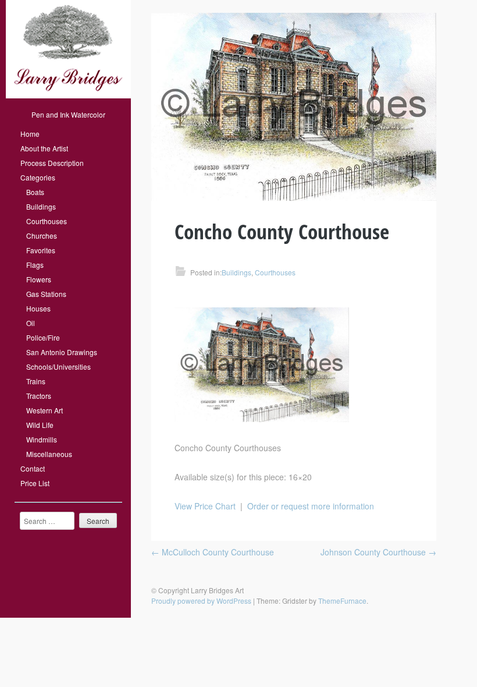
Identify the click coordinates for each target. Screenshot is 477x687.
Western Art (44, 410)
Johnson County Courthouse (378, 552)
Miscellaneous (49, 454)
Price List (34, 483)
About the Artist (44, 148)
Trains (35, 381)
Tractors (38, 396)
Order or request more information (310, 506)
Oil (30, 323)
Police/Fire (43, 337)
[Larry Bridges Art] (68, 95)
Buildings (41, 206)
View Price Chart (205, 506)
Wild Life (40, 425)
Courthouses (46, 221)
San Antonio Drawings (61, 352)
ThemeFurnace (342, 600)
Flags (35, 265)
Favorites (40, 250)
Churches (41, 235)
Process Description (52, 163)
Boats (35, 192)
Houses (38, 308)
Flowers (38, 279)
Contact (32, 468)
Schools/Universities (58, 366)
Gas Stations (46, 294)
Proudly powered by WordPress (201, 600)
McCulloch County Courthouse (212, 552)
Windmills (41, 439)
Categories (37, 177)
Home (30, 134)
